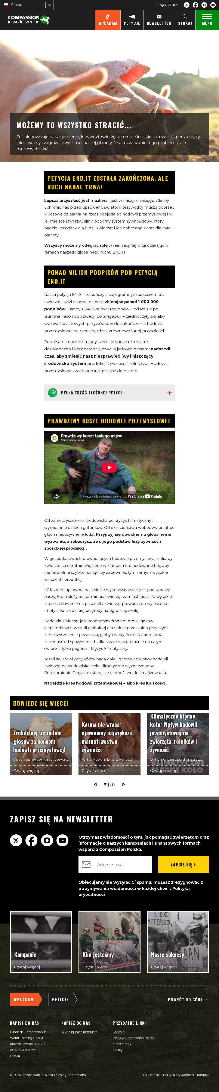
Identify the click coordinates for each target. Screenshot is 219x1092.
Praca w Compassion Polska (133, 1038)
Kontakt (119, 1032)
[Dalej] (123, 784)
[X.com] (186, 5)
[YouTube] (213, 5)
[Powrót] (95, 784)
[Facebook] (195, 5)
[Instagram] (204, 5)
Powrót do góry (185, 999)
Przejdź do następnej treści (109, 700)
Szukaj (117, 1050)
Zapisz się (181, 864)
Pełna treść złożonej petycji (92, 392)
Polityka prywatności (178, 1075)
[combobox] (11, 5)
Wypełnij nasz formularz (79, 1032)
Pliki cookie (151, 1075)
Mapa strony (122, 1044)
